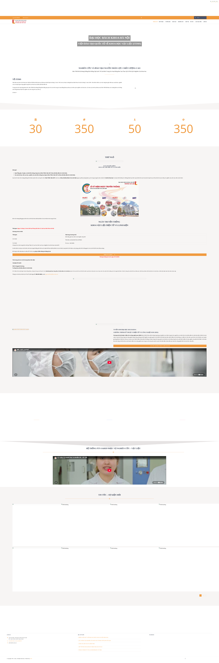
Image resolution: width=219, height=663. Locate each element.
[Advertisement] (34, 8)
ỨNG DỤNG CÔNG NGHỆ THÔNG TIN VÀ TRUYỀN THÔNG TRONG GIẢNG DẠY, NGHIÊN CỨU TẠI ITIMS (205, 582)
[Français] (213, 1)
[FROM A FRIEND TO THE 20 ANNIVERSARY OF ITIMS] (60, 577)
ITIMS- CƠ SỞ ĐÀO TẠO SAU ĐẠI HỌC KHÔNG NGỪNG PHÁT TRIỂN (108, 582)
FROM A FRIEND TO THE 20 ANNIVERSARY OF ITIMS (59, 576)
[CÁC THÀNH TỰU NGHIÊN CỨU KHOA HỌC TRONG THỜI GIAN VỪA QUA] (109, 540)
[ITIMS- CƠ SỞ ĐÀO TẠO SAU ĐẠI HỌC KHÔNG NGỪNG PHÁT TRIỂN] (109, 583)
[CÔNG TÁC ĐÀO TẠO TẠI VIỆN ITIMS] (158, 540)
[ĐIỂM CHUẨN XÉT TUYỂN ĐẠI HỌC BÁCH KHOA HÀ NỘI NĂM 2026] (60, 536)
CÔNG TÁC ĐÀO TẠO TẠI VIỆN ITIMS (156, 538)
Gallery (208, 538)
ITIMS (31, 658)
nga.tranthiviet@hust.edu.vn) (51, 274)
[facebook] (141, 17)
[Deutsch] (215, 1)
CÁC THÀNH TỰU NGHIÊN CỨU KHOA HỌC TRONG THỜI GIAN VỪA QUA (108, 538)
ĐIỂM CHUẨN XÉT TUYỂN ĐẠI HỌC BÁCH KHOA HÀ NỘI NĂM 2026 (59, 535)
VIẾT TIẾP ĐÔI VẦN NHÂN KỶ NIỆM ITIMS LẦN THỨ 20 (205, 538)
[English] (211, 1)
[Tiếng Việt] (217, 1)
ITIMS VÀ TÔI (156, 582)
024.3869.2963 (11, 640)
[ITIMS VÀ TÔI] (158, 583)
